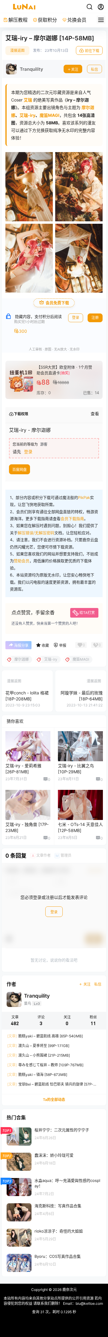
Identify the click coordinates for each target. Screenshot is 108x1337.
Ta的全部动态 (54, 1099)
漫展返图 (17, 50)
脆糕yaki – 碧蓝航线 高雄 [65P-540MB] (45, 1036)
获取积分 (47, 20)
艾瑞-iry (27, 115)
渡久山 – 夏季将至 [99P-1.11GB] (38, 1045)
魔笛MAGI (49, 115)
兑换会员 (76, 20)
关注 (74, 69)
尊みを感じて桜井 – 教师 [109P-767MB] (45, 1065)
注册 (95, 317)
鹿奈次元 (69, 1289)
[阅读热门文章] (54, 1136)
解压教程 (18, 20)
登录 (75, 317)
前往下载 (92, 50)
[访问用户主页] (24, 69)
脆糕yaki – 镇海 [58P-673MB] (37, 1074)
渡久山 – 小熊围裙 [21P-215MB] (38, 1055)
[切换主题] (89, 7)
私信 (94, 69)
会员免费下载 (57, 303)
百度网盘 (19, 469)
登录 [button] (28, 451)
